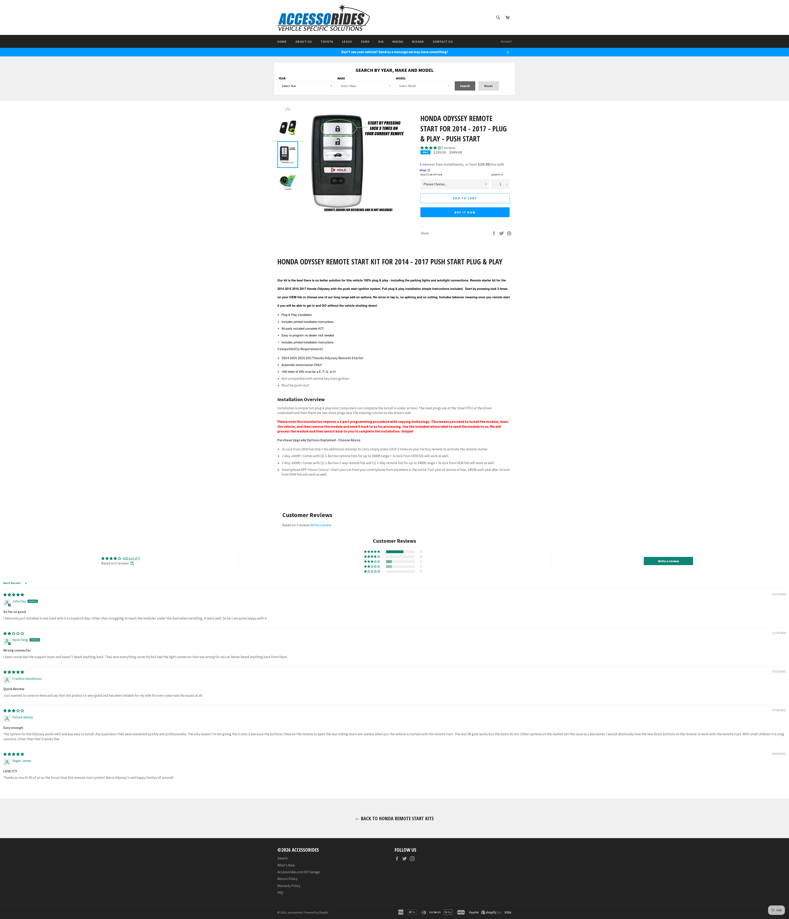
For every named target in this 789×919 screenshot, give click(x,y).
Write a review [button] (668, 561)
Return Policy (287, 879)
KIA (381, 41)
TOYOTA (327, 41)
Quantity (497, 174)
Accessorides (294, 912)
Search (282, 858)
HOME (282, 41)
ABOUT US (303, 41)
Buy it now (465, 212)
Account (506, 41)
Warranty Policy (288, 885)
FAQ (280, 892)
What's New (286, 865)
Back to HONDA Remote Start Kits (397, 818)
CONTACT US (443, 41)
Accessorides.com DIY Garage (298, 872)
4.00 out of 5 (131, 558)
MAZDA (397, 41)
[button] (431, 148)
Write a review (320, 525)
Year (282, 78)
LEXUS (347, 41)
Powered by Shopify (316, 912)
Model (401, 78)
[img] (13, 594)
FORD (365, 41)
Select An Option (431, 174)
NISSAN (418, 41)
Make (341, 78)
